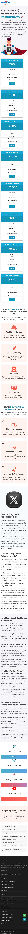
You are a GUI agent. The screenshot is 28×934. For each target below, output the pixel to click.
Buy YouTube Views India (7, 903)
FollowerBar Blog (5, 906)
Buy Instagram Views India (7, 887)
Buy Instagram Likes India (7, 884)
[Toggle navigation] (25, 3)
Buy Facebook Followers (6, 920)
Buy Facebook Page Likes (7, 914)
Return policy (3, 931)
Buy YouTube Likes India (6, 898)
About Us (3, 923)
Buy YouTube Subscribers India (8, 901)
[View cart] (22, 2)
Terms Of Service (12, 931)
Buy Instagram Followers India (8, 881)
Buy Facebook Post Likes (7, 917)
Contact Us (4, 890)
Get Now (14, 756)
